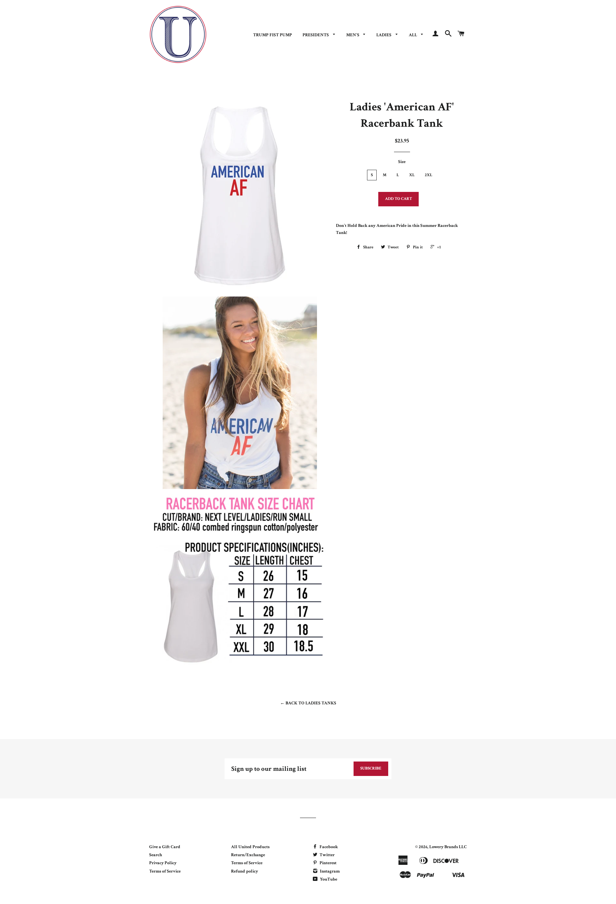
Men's (353, 35)
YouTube (328, 879)
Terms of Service (165, 871)
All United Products (250, 847)
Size (402, 162)
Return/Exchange (248, 855)
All (413, 35)
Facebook (328, 847)
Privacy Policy (162, 863)
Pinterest (328, 863)
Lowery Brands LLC (448, 847)
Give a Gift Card (164, 847)
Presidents (316, 35)
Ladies (384, 35)
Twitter (327, 855)
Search (155, 855)
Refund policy (244, 871)
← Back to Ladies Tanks (308, 703)
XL (412, 175)
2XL (428, 175)
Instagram (329, 871)
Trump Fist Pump (272, 35)
